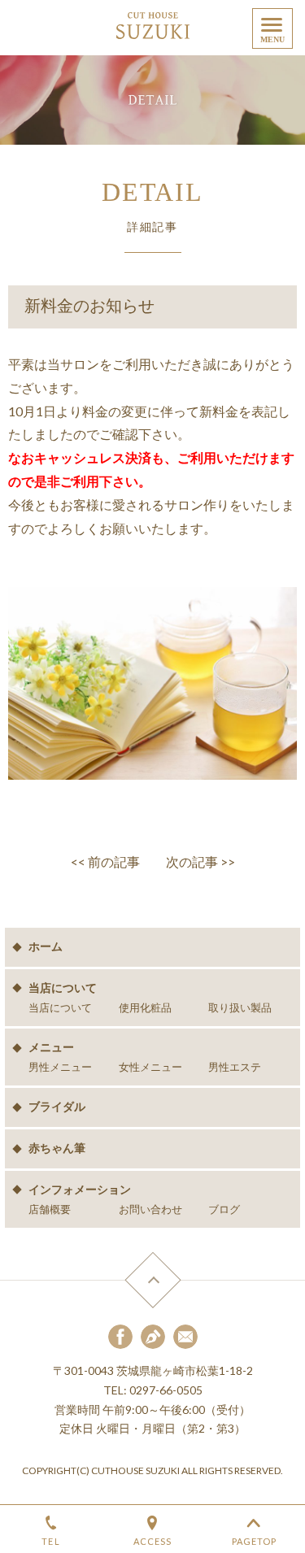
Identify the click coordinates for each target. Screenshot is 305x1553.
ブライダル (56, 1107)
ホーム (45, 947)
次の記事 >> (200, 861)
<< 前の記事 (105, 861)
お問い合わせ (150, 1209)
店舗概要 (49, 1209)
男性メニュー (60, 1067)
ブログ (224, 1209)
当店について (60, 1008)
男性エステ (234, 1067)
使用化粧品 (145, 1008)
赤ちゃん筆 (56, 1148)
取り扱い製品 (240, 1008)
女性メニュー (150, 1067)
